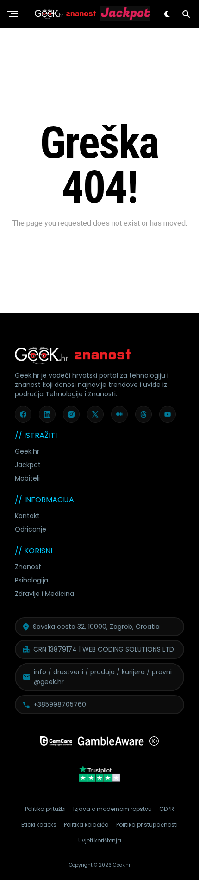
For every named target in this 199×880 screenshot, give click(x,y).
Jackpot (28, 464)
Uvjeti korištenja (99, 840)
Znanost (28, 566)
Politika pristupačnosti (147, 825)
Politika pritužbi (45, 809)
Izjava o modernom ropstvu (112, 809)
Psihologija (31, 580)
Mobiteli (27, 478)
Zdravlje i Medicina (44, 593)
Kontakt (27, 515)
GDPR (166, 809)
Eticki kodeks (38, 825)
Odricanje (30, 529)
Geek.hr (27, 451)
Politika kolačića (86, 825)
